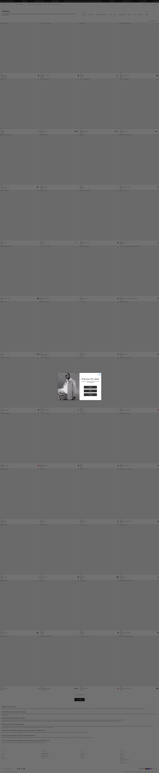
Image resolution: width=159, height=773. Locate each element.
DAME (90, 391)
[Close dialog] (100, 374)
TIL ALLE (90, 394)
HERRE (90, 387)
